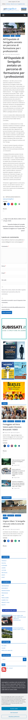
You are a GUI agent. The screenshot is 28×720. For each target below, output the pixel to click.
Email (3, 273)
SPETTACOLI (4, 572)
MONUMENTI (5, 588)
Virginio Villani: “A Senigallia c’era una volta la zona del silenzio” (14, 524)
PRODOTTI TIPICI (5, 602)
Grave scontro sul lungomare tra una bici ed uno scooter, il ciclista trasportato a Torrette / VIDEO (18, 472)
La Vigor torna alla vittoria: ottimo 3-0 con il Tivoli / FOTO (14, 220)
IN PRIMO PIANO (6, 35)
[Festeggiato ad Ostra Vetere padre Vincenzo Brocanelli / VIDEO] (14, 412)
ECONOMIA (4, 565)
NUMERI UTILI (5, 600)
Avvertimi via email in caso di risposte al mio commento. (14, 301)
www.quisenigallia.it (16, 54)
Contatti (3, 648)
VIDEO (23, 421)
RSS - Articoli (9, 668)
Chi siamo (4, 645)
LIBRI (3, 595)
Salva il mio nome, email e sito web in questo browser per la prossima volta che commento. (14, 292)
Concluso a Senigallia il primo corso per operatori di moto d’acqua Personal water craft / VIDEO (18, 484)
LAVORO (12, 35)
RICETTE (3, 605)
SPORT (3, 577)
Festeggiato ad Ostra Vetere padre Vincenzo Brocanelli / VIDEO (12, 427)
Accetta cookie (14, 708)
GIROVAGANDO (5, 585)
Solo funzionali (14, 712)
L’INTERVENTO (17, 515)
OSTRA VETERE (17, 421)
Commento (5, 246)
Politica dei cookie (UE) (7, 650)
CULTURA (4, 570)
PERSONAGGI (5, 593)
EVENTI (4, 421)
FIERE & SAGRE (5, 597)
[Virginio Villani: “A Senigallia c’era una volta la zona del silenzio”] (14, 506)
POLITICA (4, 563)
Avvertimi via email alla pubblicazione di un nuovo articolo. (13, 308)
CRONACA (4, 560)
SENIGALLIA (18, 35)
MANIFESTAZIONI (6, 590)
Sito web (4, 280)
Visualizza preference (14, 716)
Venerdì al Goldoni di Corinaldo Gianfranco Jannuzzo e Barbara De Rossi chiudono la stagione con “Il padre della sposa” (14, 227)
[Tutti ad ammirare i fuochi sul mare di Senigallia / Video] (6, 462)
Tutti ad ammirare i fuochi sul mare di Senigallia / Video (18, 461)
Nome (4, 266)
